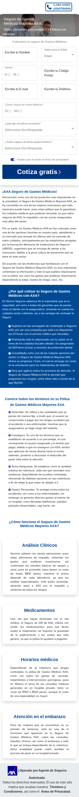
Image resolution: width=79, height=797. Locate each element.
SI (6, 111)
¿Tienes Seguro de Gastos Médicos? (24, 105)
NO (16, 111)
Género (9, 67)
